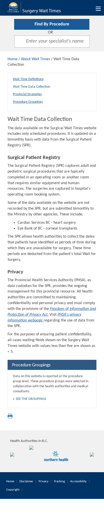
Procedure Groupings (28, 102)
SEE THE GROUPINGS (31, 399)
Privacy (43, 481)
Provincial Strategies (27, 94)
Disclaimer (26, 481)
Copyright (12, 489)
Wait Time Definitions (28, 79)
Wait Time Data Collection (31, 87)
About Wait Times (35, 59)
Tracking (59, 481)
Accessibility (78, 481)
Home (12, 59)
